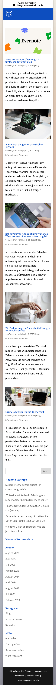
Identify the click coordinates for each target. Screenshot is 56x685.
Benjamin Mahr (15, 65)
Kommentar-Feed (15, 650)
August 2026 (12, 553)
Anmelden (11, 638)
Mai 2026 (10, 564)
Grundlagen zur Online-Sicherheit (24, 412)
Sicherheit (23, 155)
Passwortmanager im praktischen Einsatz (24, 145)
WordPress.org (13, 655)
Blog (37, 65)
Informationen (11, 155)
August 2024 (12, 576)
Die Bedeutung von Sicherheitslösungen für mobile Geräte (27, 329)
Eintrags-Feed (13, 644)
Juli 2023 (10, 594)
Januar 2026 (12, 570)
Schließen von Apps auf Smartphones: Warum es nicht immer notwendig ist (26, 235)
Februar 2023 (12, 600)
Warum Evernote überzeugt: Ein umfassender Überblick (23, 60)
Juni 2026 (10, 559)
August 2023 (12, 588)
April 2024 (10, 582)
